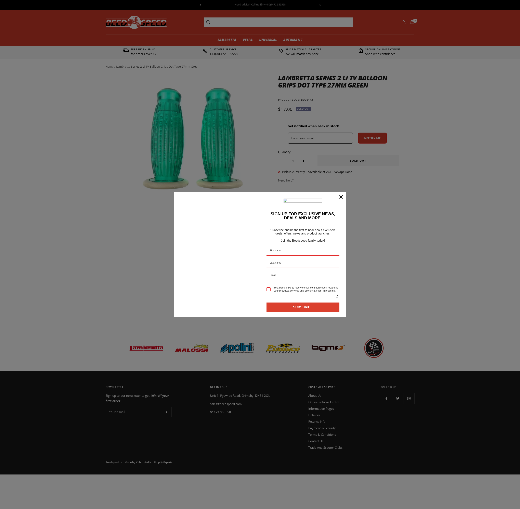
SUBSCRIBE (303, 307)
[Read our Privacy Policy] (337, 296)
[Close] (341, 197)
